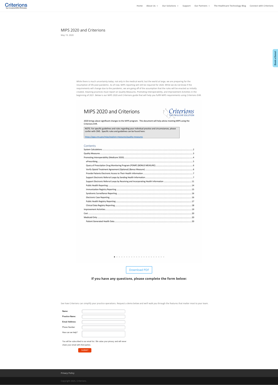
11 (139, 256)
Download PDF (139, 270)
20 (161, 256)
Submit (84, 350)
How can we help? (69, 332)
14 (146, 256)
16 (151, 256)
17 (153, 256)
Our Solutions (169, 6)
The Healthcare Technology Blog (230, 6)
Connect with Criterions (261, 6)
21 (163, 256)
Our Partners (200, 6)
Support (187, 6)
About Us (151, 6)
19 (158, 256)
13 (144, 256)
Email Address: (69, 322)
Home (140, 6)
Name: (65, 311)
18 (156, 256)
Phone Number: (68, 327)
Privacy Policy (67, 373)
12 (141, 256)
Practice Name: (69, 316)
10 (136, 256)
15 (148, 256)
